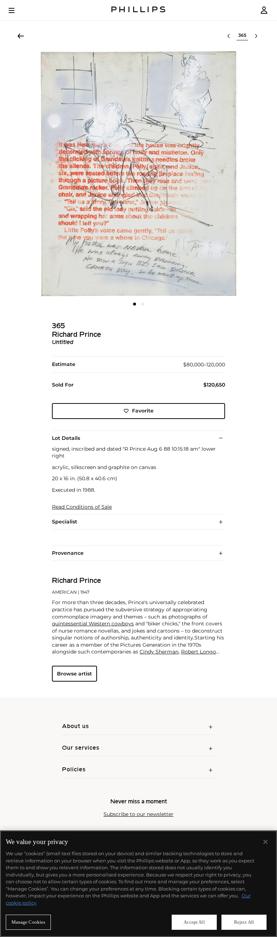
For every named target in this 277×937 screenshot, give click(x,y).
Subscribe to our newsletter (138, 814)
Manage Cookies (28, 922)
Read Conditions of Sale (82, 507)
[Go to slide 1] (134, 304)
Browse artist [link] (74, 673)
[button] (138, 173)
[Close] (265, 842)
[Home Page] (138, 10)
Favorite (143, 410)
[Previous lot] (229, 36)
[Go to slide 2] (142, 304)
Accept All (194, 922)
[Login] (264, 10)
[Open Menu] (17, 10)
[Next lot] (256, 36)
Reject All (244, 922)
